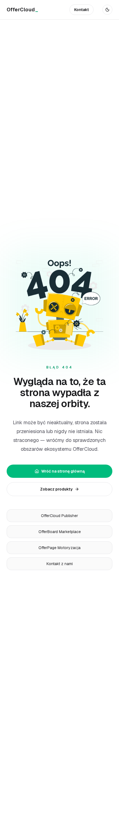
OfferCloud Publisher (59, 515)
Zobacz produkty (56, 489)
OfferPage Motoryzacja (59, 547)
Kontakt (81, 9)
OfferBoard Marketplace (59, 531)
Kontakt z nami (59, 563)
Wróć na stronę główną (63, 471)
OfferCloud (22, 9)
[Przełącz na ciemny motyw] (107, 10)
